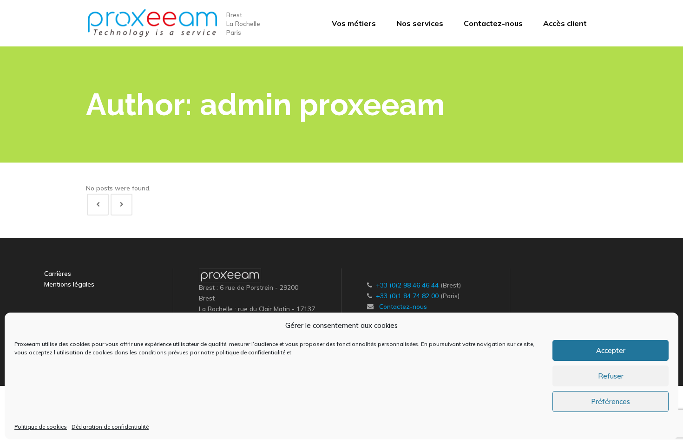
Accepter (610, 350)
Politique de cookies (40, 426)
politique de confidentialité (250, 352)
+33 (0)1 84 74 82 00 (407, 296)
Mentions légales (69, 284)
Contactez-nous (403, 306)
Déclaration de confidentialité (110, 426)
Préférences (610, 401)
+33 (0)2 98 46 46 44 (407, 285)
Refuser (611, 376)
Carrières (57, 273)
